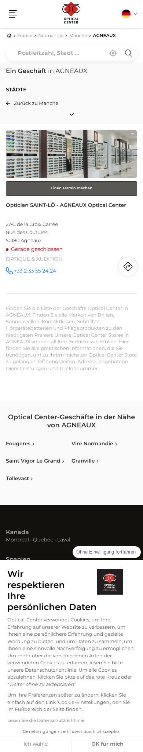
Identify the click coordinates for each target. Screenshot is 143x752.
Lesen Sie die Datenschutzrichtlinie (46, 721)
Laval (63, 540)
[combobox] (71, 53)
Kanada (17, 533)
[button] (13, 14)
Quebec (43, 540)
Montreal (17, 540)
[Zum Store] (71, 211)
